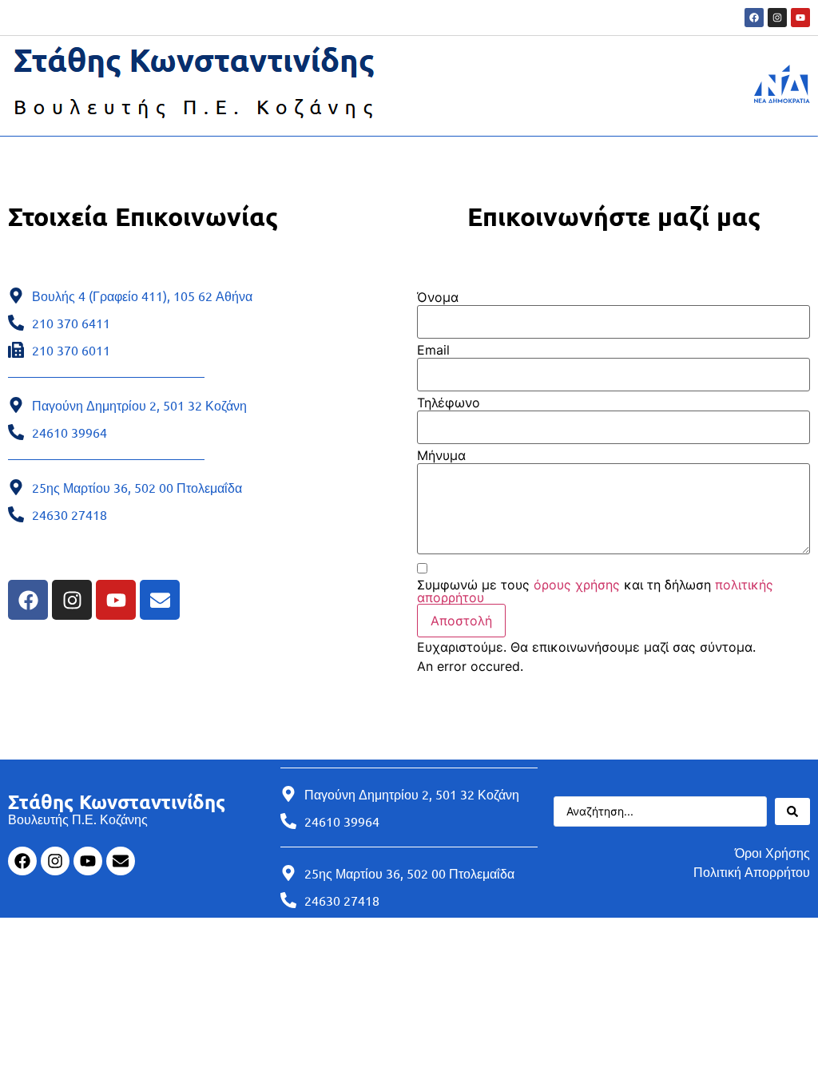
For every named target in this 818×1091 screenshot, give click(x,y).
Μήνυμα (441, 455)
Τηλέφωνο (448, 402)
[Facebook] (754, 17)
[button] (461, 620)
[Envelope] (160, 600)
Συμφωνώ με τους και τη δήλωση (595, 591)
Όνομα (438, 297)
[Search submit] (792, 811)
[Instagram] (777, 17)
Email (433, 349)
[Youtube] (800, 17)
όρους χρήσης (577, 585)
